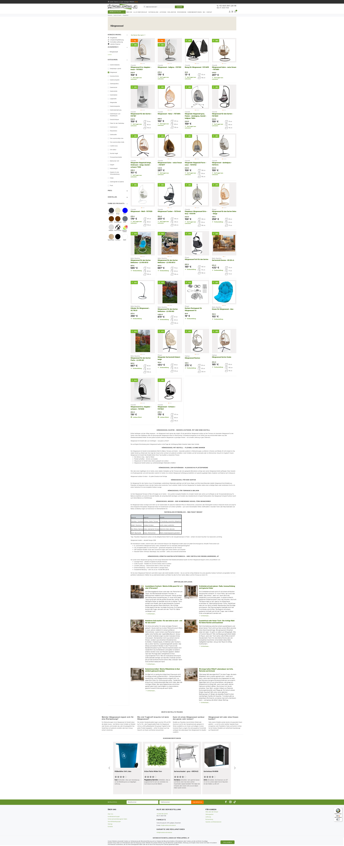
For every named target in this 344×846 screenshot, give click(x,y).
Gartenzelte (113, 135)
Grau (124, 222)
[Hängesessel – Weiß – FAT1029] (143, 194)
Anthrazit (111, 213)
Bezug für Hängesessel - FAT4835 (197, 67)
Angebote (113, 37)
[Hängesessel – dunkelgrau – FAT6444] (224, 146)
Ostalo (112, 178)
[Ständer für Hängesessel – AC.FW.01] (143, 292)
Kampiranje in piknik (115, 69)
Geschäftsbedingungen (114, 822)
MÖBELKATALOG (115, 12)
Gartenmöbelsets (115, 65)
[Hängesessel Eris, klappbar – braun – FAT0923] (143, 50)
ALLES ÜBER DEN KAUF (140, 12)
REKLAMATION (172, 12)
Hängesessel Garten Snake (221, 357)
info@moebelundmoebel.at (168, 825)
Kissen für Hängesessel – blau (222, 309)
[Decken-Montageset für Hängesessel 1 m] (197, 292)
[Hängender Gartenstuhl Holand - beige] (170, 341)
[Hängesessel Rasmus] (197, 341)
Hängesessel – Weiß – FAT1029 (141, 211)
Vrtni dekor (113, 150)
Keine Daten (117, 230)
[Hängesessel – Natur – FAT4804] (170, 97)
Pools (111, 186)
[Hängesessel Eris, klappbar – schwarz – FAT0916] (143, 390)
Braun (111, 222)
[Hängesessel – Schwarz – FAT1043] (170, 390)
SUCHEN (179, 7)
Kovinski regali (114, 153)
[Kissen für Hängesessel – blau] (224, 292)
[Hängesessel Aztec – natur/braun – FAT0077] (170, 146)
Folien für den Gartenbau (117, 123)
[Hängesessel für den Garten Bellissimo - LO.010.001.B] (143, 243)
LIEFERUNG (163, 12)
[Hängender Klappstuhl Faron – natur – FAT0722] (197, 146)
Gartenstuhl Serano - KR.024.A (223, 260)
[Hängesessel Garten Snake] (224, 341)
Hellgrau (111, 230)
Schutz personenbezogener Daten (117, 819)
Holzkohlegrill (113, 169)
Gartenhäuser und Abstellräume (115, 115)
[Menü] (341, 808)
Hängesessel (114, 52)
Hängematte (113, 103)
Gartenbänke (113, 95)
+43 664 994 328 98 (227, 6)
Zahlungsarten (209, 814)
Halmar (187, 356)
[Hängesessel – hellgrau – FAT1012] (170, 50)
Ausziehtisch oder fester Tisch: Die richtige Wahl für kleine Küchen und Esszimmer (216, 622)
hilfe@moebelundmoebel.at (164, 832)
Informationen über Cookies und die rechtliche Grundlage (191, 841)
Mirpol (214, 209)
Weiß (124, 239)
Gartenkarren (113, 127)
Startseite (110, 15)
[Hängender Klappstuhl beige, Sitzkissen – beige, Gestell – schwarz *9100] (143, 146)
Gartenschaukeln (114, 80)
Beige (118, 213)
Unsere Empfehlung (117, 40)
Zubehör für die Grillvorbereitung (114, 173)
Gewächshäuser (114, 120)
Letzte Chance (115, 44)
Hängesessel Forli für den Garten (196, 259)
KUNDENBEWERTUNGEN (195, 12)
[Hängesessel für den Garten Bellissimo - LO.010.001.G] (170, 243)
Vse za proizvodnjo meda (117, 142)
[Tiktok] (234, 801)
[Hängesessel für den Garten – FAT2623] (224, 97)
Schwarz (117, 239)
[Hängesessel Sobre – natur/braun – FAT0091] (224, 50)
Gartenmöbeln (161, 575)
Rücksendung (209, 819)
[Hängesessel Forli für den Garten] (197, 243)
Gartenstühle (113, 91)
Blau (124, 213)
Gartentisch (137, 487)
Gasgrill (112, 165)
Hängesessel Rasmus (192, 358)
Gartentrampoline (115, 106)
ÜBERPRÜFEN (197, 802)
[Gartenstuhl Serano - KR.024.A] (224, 243)
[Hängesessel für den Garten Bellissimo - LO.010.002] (170, 292)
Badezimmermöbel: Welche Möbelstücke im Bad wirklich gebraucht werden (162, 670)
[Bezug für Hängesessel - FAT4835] (197, 50)
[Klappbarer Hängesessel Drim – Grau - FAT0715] (197, 194)
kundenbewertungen (114, 817)
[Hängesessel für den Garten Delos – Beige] (224, 194)
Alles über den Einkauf (212, 812)
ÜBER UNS (129, 12)
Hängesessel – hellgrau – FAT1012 (169, 67)
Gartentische (113, 87)
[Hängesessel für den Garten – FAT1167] (143, 97)
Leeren (110, 55)
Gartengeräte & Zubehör (117, 182)
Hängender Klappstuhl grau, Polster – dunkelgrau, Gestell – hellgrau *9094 (195, 116)
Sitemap (110, 824)
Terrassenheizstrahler (116, 157)
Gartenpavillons (114, 84)
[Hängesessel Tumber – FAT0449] (170, 194)
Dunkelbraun (117, 222)
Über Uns (110, 814)
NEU (204, 12)
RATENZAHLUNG (153, 12)
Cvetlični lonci (114, 146)
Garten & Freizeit (117, 15)
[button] (133, 50)
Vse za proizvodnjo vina (116, 138)
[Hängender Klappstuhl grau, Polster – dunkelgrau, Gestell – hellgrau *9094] (197, 97)
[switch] (338, 819)
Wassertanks (113, 131)
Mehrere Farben (124, 231)
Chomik (133, 65)
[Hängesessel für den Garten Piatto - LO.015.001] (143, 341)
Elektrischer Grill (114, 161)
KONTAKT (209, 12)
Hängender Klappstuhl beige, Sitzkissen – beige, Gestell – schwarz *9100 (141, 165)
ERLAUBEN (227, 842)
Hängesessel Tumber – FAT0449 (169, 211)
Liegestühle (113, 99)
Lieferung (208, 817)
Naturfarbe (111, 239)
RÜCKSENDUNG (181, 12)
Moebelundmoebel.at (137, 437)
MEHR (136, 2)
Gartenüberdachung (115, 110)
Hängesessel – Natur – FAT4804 (169, 114)
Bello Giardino (135, 258)
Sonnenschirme (114, 76)
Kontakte (110, 827)
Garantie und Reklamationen (213, 822)
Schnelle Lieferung (116, 42)
